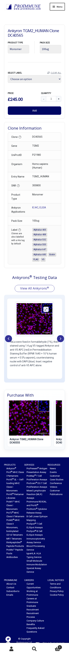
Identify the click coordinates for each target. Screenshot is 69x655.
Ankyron (11, 468)
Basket (53, 646)
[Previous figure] (8, 338)
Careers (29, 580)
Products (10, 464)
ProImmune (10, 580)
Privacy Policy (57, 591)
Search (34, 649)
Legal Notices (56, 580)
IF (33, 207)
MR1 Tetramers (14, 538)
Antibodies (12, 557)
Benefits (31, 624)
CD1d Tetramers (14, 535)
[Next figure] (60, 338)
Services (29, 464)
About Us (11, 583)
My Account (11, 649)
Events (53, 472)
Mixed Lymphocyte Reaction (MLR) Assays (36, 494)
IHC (36, 207)
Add (34, 110)
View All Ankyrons (34, 288)
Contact (10, 587)
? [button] (18, 186)
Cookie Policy (57, 595)
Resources (54, 464)
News (53, 468)
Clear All (56, 73)
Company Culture (35, 620)
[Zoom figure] (46, 309)
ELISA (42, 207)
